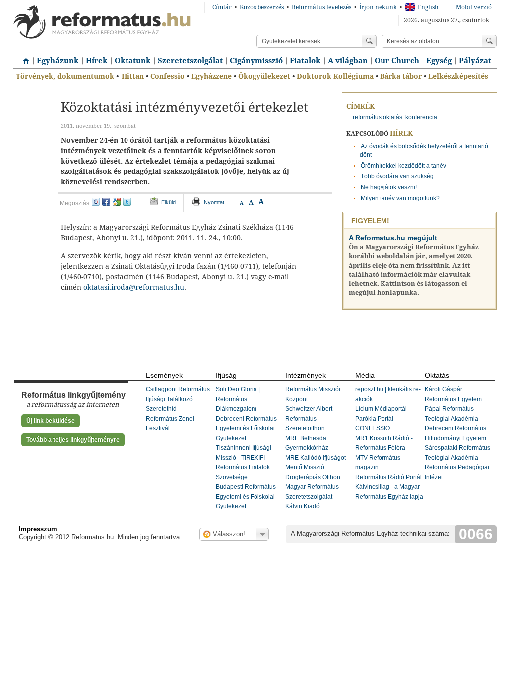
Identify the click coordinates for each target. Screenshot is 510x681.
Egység (439, 60)
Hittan (133, 76)
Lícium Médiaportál (381, 408)
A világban (348, 60)
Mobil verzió (474, 7)
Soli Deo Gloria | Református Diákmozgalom (238, 399)
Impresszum (38, 529)
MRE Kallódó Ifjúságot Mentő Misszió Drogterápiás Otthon (315, 467)
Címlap (23, 57)
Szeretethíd (161, 408)
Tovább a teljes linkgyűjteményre (73, 439)
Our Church (397, 60)
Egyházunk (58, 60)
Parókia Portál (374, 418)
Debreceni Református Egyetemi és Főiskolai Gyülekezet (246, 428)
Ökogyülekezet (264, 76)
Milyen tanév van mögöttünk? (400, 198)
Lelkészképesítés (458, 76)
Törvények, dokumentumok (65, 76)
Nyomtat (214, 202)
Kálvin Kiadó (302, 506)
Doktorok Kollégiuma (335, 76)
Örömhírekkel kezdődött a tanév (403, 165)
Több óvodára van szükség (397, 176)
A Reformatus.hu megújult (393, 238)
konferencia (421, 117)
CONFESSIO (372, 428)
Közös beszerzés (262, 7)
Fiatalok (305, 60)
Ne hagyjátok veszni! (389, 187)
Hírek (97, 60)
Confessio (167, 76)
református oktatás (377, 117)
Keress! (489, 41)
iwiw (96, 202)
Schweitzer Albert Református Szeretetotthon (308, 418)
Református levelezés (321, 7)
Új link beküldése (50, 420)
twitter (127, 202)
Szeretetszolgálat (190, 60)
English (428, 7)
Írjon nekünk (378, 7)
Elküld (168, 202)
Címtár (222, 7)
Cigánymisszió (256, 60)
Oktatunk (133, 60)
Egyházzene (211, 76)
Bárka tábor (401, 76)
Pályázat (475, 60)
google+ (117, 202)
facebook (106, 202)
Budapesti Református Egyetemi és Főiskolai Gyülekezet (246, 496)
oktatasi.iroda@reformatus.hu (133, 287)
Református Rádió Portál (388, 477)
